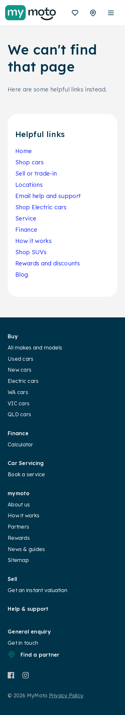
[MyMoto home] (30, 13)
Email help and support (48, 196)
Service (25, 218)
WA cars (18, 392)
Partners (18, 526)
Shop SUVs (30, 252)
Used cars (20, 359)
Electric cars (23, 381)
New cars (19, 369)
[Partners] (93, 13)
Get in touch (23, 643)
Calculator (20, 444)
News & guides (26, 549)
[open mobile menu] (111, 13)
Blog (21, 274)
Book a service (26, 474)
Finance (26, 229)
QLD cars (19, 414)
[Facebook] (11, 675)
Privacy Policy (66, 695)
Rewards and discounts (47, 263)
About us (19, 504)
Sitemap (18, 560)
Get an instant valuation (37, 590)
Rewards (19, 538)
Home (23, 151)
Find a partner (40, 654)
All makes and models (35, 347)
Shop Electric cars (40, 207)
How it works (33, 241)
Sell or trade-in (36, 173)
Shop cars (29, 162)
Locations (29, 184)
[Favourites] (75, 13)
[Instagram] (25, 675)
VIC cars (18, 403)
